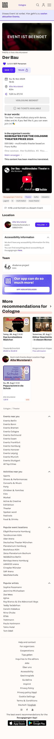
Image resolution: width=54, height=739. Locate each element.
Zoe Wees (8, 594)
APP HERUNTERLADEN (33, 290)
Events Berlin (10, 420)
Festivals (7, 515)
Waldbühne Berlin (12, 557)
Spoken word (9, 512)
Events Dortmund (12, 435)
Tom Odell (8, 630)
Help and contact (27, 642)
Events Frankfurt (11, 442)
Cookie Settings (27, 696)
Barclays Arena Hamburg (15, 560)
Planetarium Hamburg (14, 546)
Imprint (27, 684)
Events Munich (11, 456)
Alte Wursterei (16, 86)
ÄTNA (5, 616)
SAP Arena (8, 571)
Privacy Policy (27, 688)
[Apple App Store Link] (17, 723)
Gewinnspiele (27, 675)
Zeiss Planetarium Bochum (17, 553)
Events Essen (10, 438)
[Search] (37, 5)
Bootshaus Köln (11, 549)
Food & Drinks (10, 519)
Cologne (7, 408)
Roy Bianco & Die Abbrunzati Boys (20, 601)
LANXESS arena (11, 564)
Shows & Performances (15, 479)
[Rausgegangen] (5, 5)
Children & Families (13, 490)
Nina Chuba (9, 612)
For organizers (27, 646)
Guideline (27, 680)
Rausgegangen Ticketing (12, 197)
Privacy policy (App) (27, 692)
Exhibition (8, 504)
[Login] (43, 5)
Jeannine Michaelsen (14, 590)
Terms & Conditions (27, 700)
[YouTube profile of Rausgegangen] (32, 710)
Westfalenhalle (10, 575)
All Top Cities (9, 464)
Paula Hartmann (11, 623)
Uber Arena (8, 538)
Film (5, 494)
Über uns (27, 667)
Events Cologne (11, 431)
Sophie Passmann (12, 587)
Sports (6, 475)
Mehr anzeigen (12, 155)
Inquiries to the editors (27, 659)
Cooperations (27, 650)
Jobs (27, 663)
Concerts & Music (12, 483)
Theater (28, 197)
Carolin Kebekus (11, 609)
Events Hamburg (11, 446)
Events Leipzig (10, 453)
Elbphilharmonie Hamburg (16, 531)
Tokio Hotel (9, 627)
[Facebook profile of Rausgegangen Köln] (27, 710)
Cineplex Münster (12, 567)
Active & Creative (12, 501)
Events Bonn (9, 424)
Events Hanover (11, 449)
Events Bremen (11, 427)
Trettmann (8, 619)
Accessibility (27, 671)
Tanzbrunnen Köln (12, 535)
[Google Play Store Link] (37, 723)
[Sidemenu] (49, 4)
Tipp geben (27, 654)
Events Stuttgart (11, 460)
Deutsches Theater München (17, 542)
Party (5, 486)
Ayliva (6, 598)
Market (7, 497)
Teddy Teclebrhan (11, 605)
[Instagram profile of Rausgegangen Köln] (21, 710)
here (20, 250)
